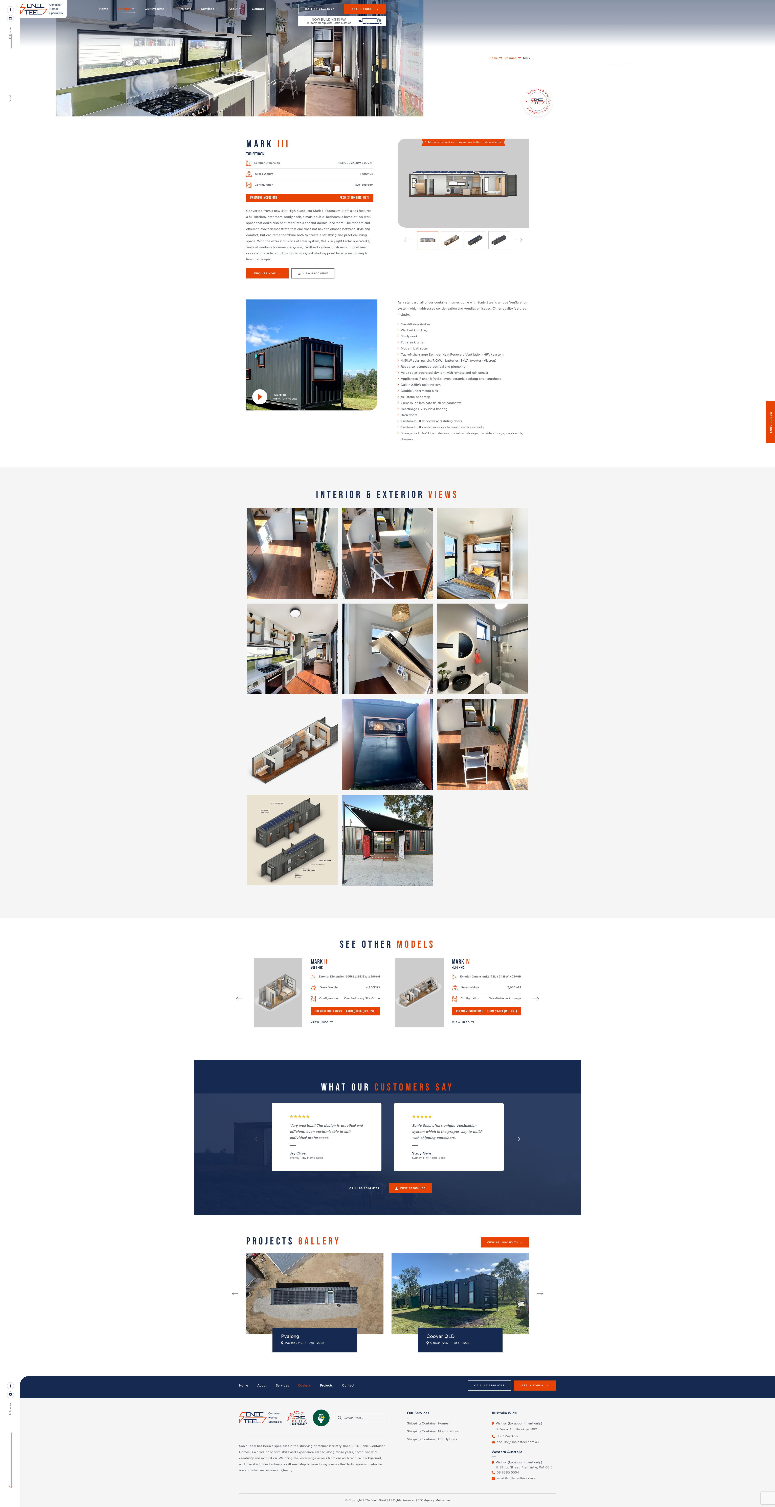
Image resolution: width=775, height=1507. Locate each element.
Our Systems (154, 9)
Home (103, 9)
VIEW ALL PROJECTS (502, 1242)
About (233, 9)
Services (207, 9)
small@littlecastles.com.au (517, 1478)
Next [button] (519, 240)
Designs (124, 9)
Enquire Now (265, 273)
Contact (258, 9)
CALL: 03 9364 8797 (364, 1188)
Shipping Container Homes (428, 1423)
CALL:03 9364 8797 (319, 9)
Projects (184, 9)
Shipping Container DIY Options (432, 1439)
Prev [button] (407, 240)
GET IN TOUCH (363, 9)
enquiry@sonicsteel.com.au (518, 1442)
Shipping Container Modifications (433, 1431)
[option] (463, 183)
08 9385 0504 (508, 1472)
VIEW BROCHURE (315, 273)
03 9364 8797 (507, 1436)
